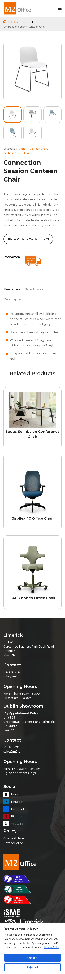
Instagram (17, 794)
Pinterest (17, 816)
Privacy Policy (13, 843)
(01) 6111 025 (11, 747)
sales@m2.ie (11, 676)
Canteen (8, 153)
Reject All (32, 967)
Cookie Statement (16, 838)
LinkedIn (16, 801)
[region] (32, 948)
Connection (22, 153)
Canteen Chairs (39, 148)
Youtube (16, 823)
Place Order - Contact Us (26, 239)
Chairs (21, 148)
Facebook (17, 809)
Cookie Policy (51, 947)
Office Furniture (21, 22)
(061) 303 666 (12, 672)
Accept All (32, 957)
